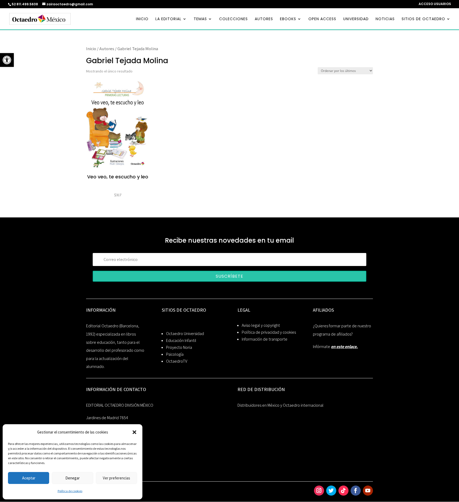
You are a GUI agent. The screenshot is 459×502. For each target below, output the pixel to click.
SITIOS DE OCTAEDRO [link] (423, 19)
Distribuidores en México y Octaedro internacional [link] (280, 405)
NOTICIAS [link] (385, 19)
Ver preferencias (116, 477)
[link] (7, 60)
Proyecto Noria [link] (179, 347)
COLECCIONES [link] (233, 19)
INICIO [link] (142, 19)
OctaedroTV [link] (176, 361)
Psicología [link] (175, 354)
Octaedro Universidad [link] (185, 333)
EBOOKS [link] (288, 19)
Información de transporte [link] (264, 339)
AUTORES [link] (264, 19)
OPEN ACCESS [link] (322, 19)
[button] (134, 432)
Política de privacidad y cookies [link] (269, 332)
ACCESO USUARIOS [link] (435, 4)
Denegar (72, 477)
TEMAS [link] (200, 19)
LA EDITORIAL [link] (168, 19)
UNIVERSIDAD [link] (356, 19)
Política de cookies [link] (70, 491)
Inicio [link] (91, 49)
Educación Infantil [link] (181, 340)
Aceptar (28, 477)
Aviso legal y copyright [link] (261, 325)
